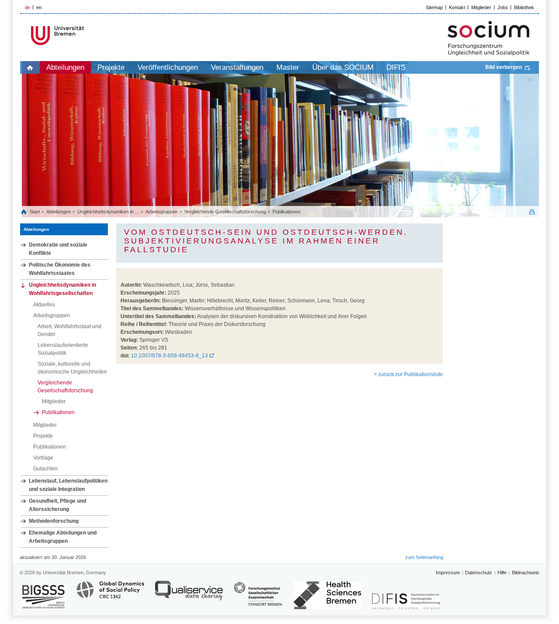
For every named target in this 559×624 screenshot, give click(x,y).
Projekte (110, 67)
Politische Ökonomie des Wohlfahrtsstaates (59, 269)
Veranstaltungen (237, 67)
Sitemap (434, 7)
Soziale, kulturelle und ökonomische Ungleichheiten (72, 368)
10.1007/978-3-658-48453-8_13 (169, 356)
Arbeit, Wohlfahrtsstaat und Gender (69, 330)
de (27, 7)
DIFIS (395, 67)
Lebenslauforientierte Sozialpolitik (63, 349)
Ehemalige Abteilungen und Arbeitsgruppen (63, 537)
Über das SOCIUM (342, 67)
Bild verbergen (503, 67)
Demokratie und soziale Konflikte (58, 249)
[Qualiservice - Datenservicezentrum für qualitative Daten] (189, 594)
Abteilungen (65, 67)
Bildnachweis (525, 572)
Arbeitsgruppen (161, 211)
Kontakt (457, 7)
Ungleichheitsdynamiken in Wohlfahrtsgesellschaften (62, 289)
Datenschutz (478, 572)
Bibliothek (524, 7)
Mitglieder (481, 7)
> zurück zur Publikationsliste (408, 374)
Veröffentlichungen (168, 67)
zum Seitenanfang (424, 557)
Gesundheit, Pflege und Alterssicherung (57, 505)
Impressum (448, 572)
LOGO (87, 35)
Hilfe (502, 572)
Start (35, 211)
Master (287, 67)
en (38, 7)
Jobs (502, 7)
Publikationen (286, 211)
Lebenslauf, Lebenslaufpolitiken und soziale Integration (68, 485)
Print (532, 211)
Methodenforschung (54, 521)
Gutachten (45, 469)
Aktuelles (44, 305)
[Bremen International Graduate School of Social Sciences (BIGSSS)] (44, 596)
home (30, 67)
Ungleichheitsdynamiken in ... (108, 211)
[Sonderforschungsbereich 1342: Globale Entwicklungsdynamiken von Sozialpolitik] (110, 594)
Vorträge (43, 458)
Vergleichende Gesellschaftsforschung (225, 211)
